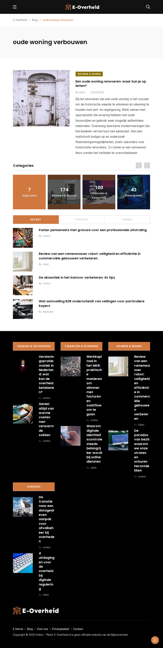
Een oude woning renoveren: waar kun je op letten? (111, 83)
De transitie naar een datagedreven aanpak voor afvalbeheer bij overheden (46, 519)
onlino (46, 236)
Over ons (42, 629)
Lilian (46, 264)
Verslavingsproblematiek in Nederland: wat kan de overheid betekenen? (46, 374)
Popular (81, 219)
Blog (30, 629)
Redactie (48, 311)
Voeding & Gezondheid (33, 346)
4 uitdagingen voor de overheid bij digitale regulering (46, 571)
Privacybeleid (60, 629)
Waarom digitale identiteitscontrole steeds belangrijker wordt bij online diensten (94, 444)
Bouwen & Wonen (89, 74)
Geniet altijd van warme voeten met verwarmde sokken (46, 419)
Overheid (34, 486)
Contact (78, 629)
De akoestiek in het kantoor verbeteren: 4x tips (77, 277)
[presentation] (139, 165)
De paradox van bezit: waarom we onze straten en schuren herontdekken (142, 450)
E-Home (18, 629)
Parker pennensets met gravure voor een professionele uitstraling (93, 230)
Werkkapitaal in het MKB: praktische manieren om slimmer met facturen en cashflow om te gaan (94, 385)
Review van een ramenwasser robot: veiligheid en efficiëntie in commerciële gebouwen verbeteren (90, 255)
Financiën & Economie (81, 346)
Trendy (127, 219)
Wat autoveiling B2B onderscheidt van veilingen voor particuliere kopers (92, 303)
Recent (35, 219)
